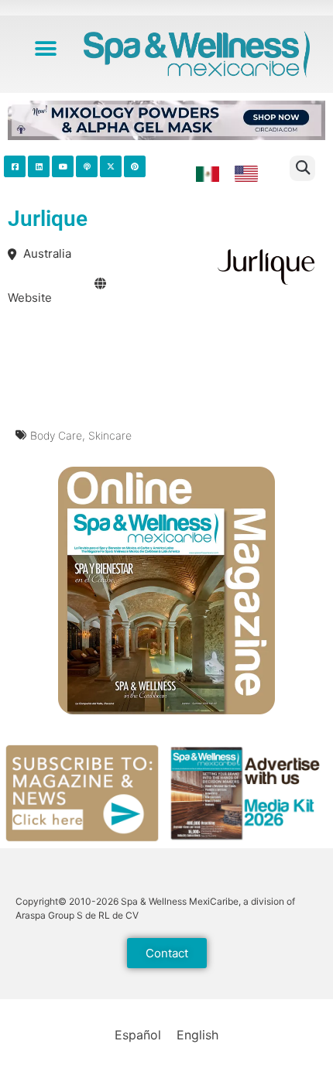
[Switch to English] (246, 174)
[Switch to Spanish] (207, 175)
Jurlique (48, 218)
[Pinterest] (135, 166)
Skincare (110, 435)
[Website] (100, 283)
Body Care (56, 435)
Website (30, 297)
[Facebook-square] (15, 166)
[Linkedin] (39, 166)
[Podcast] (87, 166)
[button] (46, 48)
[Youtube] (63, 166)
